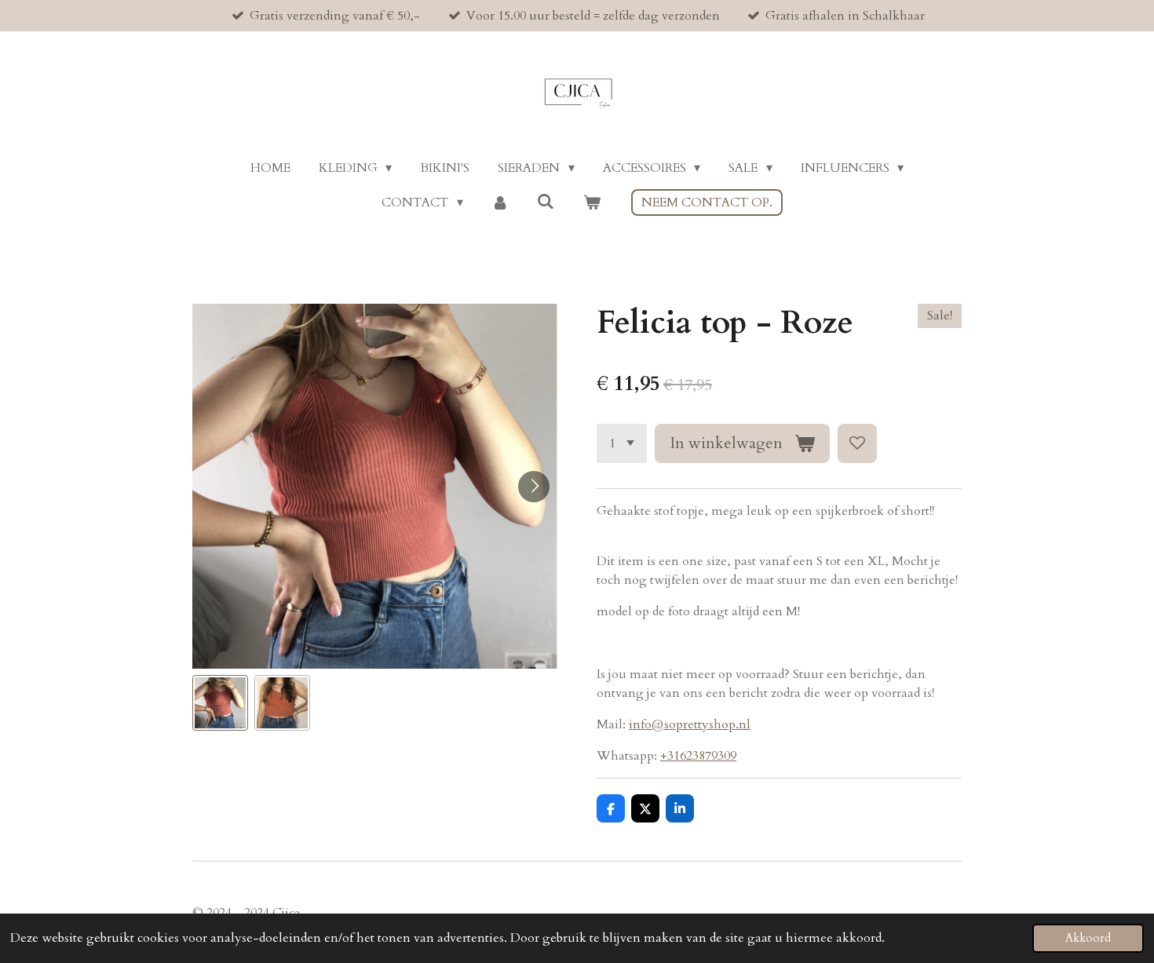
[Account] (500, 202)
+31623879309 (698, 755)
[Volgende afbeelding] (534, 486)
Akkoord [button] (1088, 938)
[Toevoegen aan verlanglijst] (857, 443)
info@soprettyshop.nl (689, 724)
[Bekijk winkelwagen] (591, 202)
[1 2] (622, 443)
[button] (220, 703)
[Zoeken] (545, 201)
